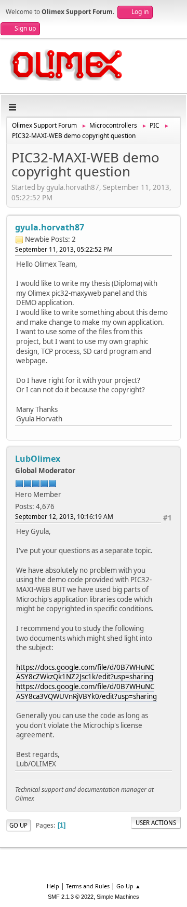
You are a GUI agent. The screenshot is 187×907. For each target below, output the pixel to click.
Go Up (18, 825)
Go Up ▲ (128, 886)
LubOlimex (37, 458)
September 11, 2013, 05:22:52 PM (64, 249)
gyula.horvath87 (49, 227)
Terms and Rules (88, 886)
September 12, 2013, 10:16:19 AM (64, 516)
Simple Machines (118, 897)
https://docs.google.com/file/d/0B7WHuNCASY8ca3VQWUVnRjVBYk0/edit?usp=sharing (86, 691)
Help (53, 886)
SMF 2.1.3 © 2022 (71, 897)
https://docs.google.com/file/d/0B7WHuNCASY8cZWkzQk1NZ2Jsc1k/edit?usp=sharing (85, 672)
